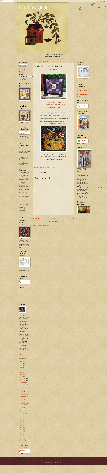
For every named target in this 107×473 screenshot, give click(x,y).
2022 (21, 367)
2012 (21, 429)
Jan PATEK (23, 313)
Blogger (60, 462)
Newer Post (36, 218)
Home (54, 218)
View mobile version (53, 221)
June (22, 391)
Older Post (71, 218)
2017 (21, 418)
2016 (21, 420)
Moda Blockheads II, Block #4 (25, 394)
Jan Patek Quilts (34, 7)
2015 (21, 423)
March (23, 411)
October (23, 382)
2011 (21, 431)
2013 (21, 427)
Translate (24, 79)
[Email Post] (54, 167)
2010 (21, 433)
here (27, 162)
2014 (21, 425)
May (22, 407)
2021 (21, 370)
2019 (21, 374)
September (24, 384)
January (23, 415)
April (22, 409)
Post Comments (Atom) (44, 225)
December (23, 378)
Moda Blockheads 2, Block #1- (25, 404)
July (22, 389)
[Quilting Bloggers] (24, 441)
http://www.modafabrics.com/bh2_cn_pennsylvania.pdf (53, 104)
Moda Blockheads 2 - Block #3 (25, 397)
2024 (21, 363)
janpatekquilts (22, 178)
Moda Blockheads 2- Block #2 (25, 400)
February (23, 413)
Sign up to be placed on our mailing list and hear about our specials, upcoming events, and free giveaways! (82, 93)
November (23, 380)
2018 (21, 376)
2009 (21, 436)
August (23, 387)
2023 (21, 365)
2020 (21, 372)
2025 (21, 361)
